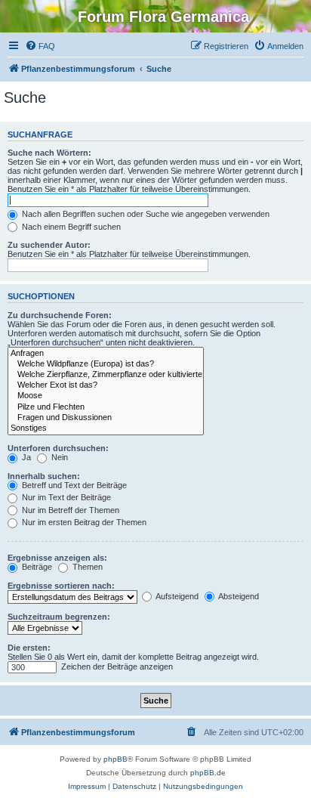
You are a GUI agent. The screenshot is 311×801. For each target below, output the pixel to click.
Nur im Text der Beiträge (65, 497)
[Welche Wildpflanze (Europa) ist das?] (105, 364)
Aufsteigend (176, 596)
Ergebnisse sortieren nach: (61, 585)
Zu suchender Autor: (49, 244)
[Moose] (105, 396)
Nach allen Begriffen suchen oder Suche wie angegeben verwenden (144, 213)
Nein (58, 457)
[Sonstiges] (105, 428)
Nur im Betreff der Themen (69, 510)
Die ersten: (29, 647)
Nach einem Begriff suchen (70, 226)
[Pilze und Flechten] (105, 407)
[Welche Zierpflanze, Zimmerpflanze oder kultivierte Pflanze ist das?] (105, 375)
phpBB (115, 759)
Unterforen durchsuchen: (58, 448)
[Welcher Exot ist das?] (105, 385)
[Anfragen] (105, 353)
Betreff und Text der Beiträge (73, 485)
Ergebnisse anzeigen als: (57, 557)
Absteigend (238, 596)
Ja (25, 457)
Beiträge (36, 566)
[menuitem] (40, 46)
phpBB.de (208, 773)
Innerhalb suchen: (44, 476)
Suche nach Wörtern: (49, 152)
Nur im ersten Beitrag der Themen (83, 522)
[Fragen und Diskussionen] (105, 418)
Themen (86, 566)
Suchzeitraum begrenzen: (59, 616)
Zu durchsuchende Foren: (60, 315)
